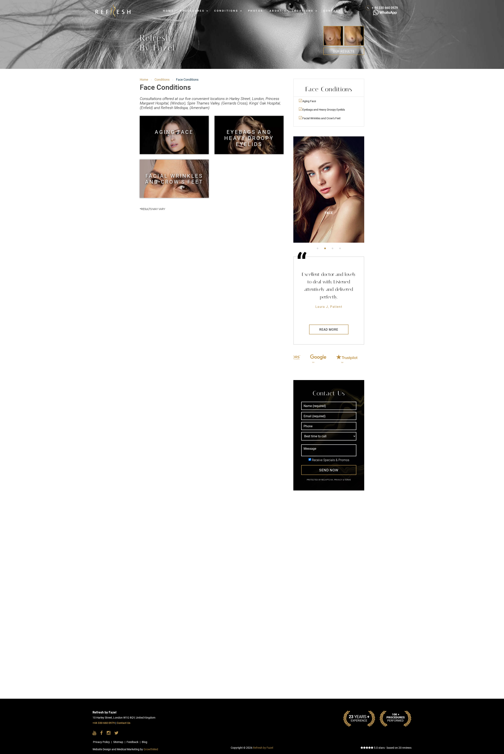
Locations (303, 10)
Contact (332, 10)
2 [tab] (325, 248)
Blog (144, 742)
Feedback (132, 742)
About (277, 10)
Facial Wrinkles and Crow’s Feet (321, 118)
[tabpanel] (328, 189)
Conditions (227, 10)
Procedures (193, 10)
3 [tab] (332, 248)
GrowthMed (151, 749)
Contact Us (123, 723)
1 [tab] (317, 248)
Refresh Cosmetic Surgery (119, 6)
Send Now (328, 470)
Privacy (338, 480)
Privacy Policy (101, 742)
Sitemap (118, 742)
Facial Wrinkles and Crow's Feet (174, 179)
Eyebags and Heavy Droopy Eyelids (249, 135)
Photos (255, 10)
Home (168, 10)
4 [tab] (340, 248)
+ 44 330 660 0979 (385, 8)
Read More (328, 329)
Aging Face (174, 132)
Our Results (344, 51)
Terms (347, 480)
